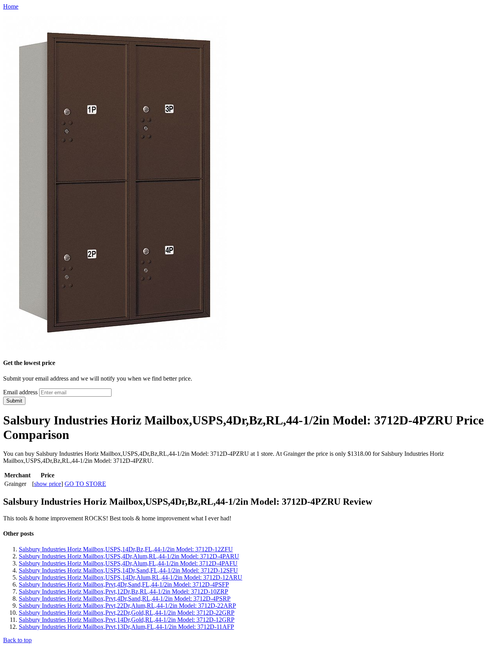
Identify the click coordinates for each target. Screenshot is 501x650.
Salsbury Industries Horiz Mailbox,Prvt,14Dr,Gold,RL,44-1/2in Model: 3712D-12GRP (126, 619)
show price (47, 483)
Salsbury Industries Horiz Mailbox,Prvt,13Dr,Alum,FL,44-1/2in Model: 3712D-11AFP (126, 626)
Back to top (17, 640)
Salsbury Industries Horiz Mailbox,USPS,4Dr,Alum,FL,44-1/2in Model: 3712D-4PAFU (128, 563)
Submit (14, 401)
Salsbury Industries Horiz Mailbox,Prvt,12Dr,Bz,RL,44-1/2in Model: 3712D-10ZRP (123, 591)
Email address (20, 392)
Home (10, 6)
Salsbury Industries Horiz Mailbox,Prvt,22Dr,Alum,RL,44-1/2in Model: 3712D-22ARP (127, 605)
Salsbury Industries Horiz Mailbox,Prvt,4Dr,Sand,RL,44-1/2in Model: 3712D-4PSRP (125, 598)
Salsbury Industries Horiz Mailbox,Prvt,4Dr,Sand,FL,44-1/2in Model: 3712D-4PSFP (124, 584)
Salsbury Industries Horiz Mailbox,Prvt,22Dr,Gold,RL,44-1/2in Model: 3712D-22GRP (126, 612)
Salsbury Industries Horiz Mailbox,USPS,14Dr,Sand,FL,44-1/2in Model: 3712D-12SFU (128, 570)
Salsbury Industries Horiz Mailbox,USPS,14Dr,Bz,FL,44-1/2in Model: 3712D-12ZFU (126, 549)
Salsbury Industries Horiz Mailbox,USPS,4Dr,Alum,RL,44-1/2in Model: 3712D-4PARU (129, 556)
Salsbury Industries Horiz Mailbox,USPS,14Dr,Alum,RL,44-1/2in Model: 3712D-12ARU (130, 577)
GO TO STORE (85, 483)
